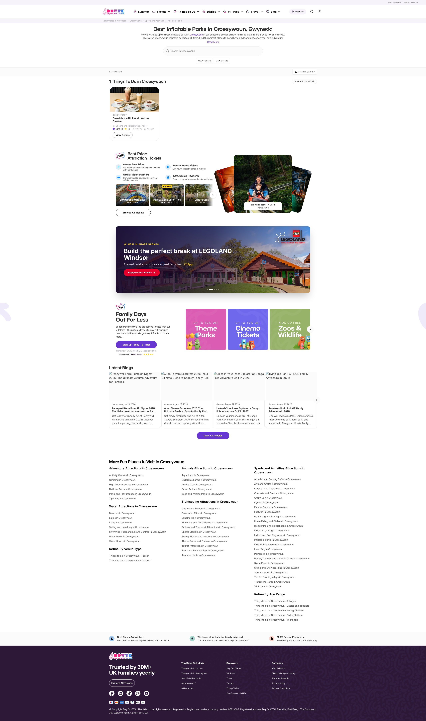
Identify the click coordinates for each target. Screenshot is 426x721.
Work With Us (411, 2)
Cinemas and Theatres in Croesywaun (274, 488)
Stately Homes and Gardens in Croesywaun (205, 536)
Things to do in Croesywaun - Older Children (278, 615)
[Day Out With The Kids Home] (113, 11)
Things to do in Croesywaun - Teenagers (276, 619)
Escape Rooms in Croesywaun (270, 507)
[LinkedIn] (120, 694)
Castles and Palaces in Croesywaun (201, 508)
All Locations (187, 688)
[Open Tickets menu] (169, 12)
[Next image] (155, 99)
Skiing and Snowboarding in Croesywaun (276, 567)
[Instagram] (137, 694)
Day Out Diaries (233, 668)
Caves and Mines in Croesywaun (199, 513)
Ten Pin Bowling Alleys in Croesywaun (274, 577)
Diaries (211, 11)
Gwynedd (121, 21)
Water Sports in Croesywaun (124, 541)
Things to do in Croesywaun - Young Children (279, 610)
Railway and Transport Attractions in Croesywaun (208, 527)
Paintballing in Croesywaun (269, 553)
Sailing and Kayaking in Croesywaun (129, 527)
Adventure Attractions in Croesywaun (136, 468)
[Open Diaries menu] (219, 12)
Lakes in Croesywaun (120, 517)
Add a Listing (395, 2)
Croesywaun (136, 21)
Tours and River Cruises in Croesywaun (203, 550)
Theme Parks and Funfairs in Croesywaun (204, 541)
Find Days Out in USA (236, 693)
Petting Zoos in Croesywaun (197, 484)
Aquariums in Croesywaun (196, 475)
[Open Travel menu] (262, 12)
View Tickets (204, 61)
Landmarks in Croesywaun (196, 517)
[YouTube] (146, 694)
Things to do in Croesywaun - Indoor (129, 555)
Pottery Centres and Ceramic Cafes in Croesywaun (282, 558)
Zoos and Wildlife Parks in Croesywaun (203, 493)
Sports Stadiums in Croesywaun (199, 531)
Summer (143, 11)
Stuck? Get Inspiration (191, 678)
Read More (213, 41)
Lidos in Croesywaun (120, 522)
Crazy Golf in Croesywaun (268, 497)
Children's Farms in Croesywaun (199, 479)
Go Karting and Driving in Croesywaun (275, 516)
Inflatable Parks (175, 21)
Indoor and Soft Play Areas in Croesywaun (277, 535)
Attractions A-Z (188, 683)
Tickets (161, 11)
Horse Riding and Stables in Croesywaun (276, 521)
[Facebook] (111, 694)
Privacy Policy (278, 683)
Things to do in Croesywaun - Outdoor (130, 560)
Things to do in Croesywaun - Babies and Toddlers (281, 605)
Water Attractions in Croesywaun (133, 506)
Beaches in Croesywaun (122, 513)
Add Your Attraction (281, 678)
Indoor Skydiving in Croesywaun (271, 530)
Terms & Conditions (281, 688)
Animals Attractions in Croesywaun (207, 468)
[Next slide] (310, 329)
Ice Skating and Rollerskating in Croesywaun (278, 525)
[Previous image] (113, 99)
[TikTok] (129, 694)
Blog (274, 11)
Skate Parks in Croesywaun (269, 563)
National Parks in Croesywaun (125, 489)
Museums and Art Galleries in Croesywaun (204, 522)
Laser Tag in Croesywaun (268, 549)
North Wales (108, 21)
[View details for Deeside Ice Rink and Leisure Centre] (134, 114)
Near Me (299, 11)
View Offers (222, 61)
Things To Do (186, 11)
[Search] (312, 11)
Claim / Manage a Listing (283, 673)
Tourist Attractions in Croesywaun (200, 545)
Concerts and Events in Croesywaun (274, 493)
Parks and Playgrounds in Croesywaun (130, 493)
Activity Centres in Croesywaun (126, 475)
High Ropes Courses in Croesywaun (128, 484)
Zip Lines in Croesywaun (122, 498)
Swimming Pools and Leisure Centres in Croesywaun (137, 531)
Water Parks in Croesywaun (124, 536)
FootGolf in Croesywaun (267, 511)
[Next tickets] (213, 195)
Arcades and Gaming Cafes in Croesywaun (277, 479)
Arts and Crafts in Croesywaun (271, 483)
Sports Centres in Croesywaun (270, 572)
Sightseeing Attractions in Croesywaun (210, 501)
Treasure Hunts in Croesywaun (198, 555)
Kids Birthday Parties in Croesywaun (274, 544)
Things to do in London (192, 668)
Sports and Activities (154, 21)
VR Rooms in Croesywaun (268, 586)
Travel (255, 11)
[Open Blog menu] (279, 12)
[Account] (319, 11)
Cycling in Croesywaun (266, 502)
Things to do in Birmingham (194, 673)
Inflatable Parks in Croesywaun (271, 539)
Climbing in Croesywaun (122, 479)
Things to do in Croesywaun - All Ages (275, 601)
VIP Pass (233, 11)
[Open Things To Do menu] (198, 12)
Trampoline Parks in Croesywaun (272, 581)
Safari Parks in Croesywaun (197, 489)
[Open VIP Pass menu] (242, 12)
